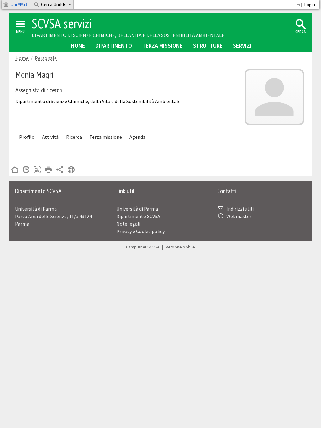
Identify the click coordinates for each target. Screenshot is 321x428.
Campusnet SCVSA (142, 247)
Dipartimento (113, 45)
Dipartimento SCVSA (138, 216)
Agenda (137, 137)
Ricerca (74, 137)
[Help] (71, 170)
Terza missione (162, 45)
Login (309, 5)
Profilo (26, 137)
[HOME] (15, 170)
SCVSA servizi (62, 23)
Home (78, 45)
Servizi (242, 45)
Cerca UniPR (53, 5)
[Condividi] (60, 170)
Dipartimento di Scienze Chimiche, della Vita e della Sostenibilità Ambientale (128, 35)
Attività (50, 137)
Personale (46, 58)
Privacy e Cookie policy (140, 231)
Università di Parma (137, 209)
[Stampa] (49, 170)
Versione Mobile (180, 247)
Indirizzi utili (240, 209)
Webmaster (238, 216)
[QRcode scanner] (37, 170)
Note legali (128, 224)
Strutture (208, 45)
